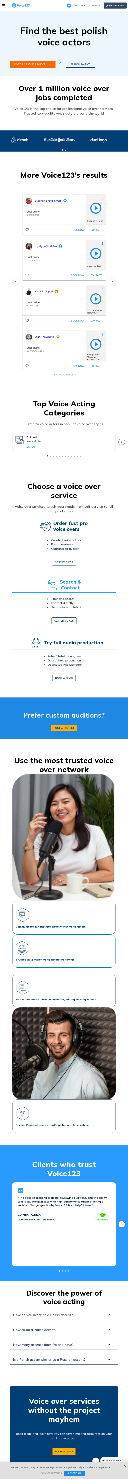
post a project (64, 727)
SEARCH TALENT (80, 64)
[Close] (124, 1465)
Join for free (115, 5)
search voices (64, 620)
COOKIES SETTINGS (51, 1473)
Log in (96, 5)
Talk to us (79, 5)
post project (64, 562)
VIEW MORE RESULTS (64, 374)
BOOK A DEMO (64, 1451)
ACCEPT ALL (75, 1473)
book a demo (64, 678)
